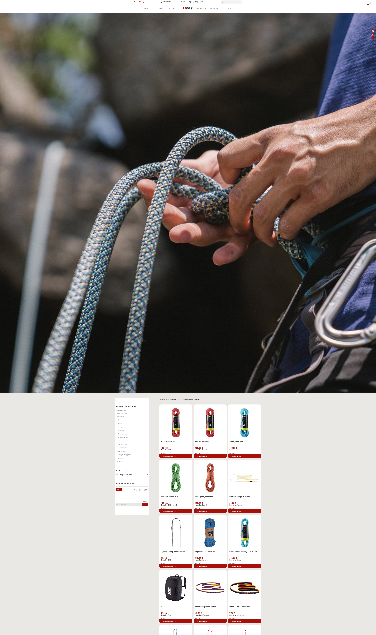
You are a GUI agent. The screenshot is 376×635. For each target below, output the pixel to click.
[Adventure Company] (188, 8)
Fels (119, 423)
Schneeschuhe (122, 437)
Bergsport (120, 417)
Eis (118, 420)
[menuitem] (146, 8)
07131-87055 (167, 2)
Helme (120, 430)
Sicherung (121, 451)
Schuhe (119, 462)
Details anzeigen (168, 456)
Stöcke (120, 458)
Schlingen (121, 444)
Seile (119, 441)
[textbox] (132, 474)
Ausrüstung (120, 410)
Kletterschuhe (122, 434)
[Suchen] (145, 504)
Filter (118, 490)
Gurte (119, 427)
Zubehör (119, 465)
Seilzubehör (122, 448)
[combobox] (132, 474)
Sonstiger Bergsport (124, 455)
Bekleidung (120, 413)
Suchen (145, 501)
